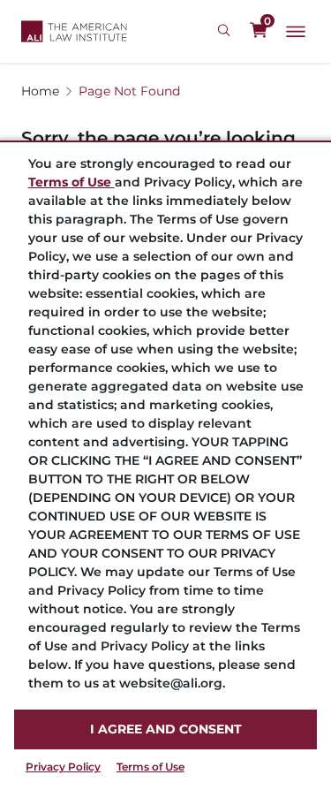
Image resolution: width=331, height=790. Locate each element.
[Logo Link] (74, 31)
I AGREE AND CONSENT (166, 729)
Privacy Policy (63, 766)
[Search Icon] (226, 31)
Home (40, 91)
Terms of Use (150, 766)
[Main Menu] (296, 32)
